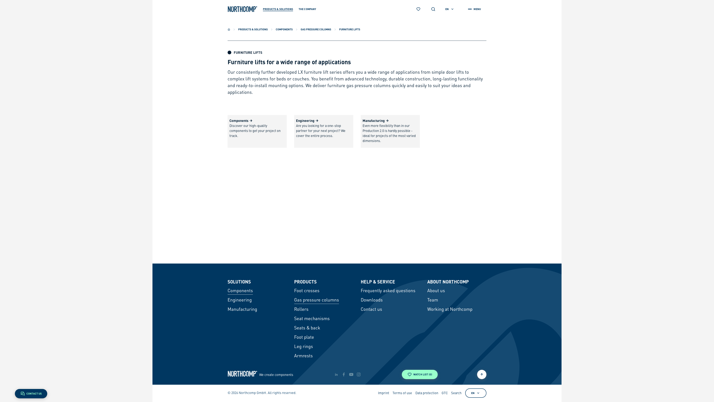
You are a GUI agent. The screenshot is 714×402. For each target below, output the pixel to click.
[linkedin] (336, 374)
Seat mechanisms (312, 319)
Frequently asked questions (388, 291)
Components (284, 29)
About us (436, 291)
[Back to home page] (242, 9)
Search (456, 393)
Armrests (303, 356)
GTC (445, 393)
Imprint (383, 393)
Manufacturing (242, 309)
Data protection (426, 393)
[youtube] (351, 374)
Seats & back (307, 328)
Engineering (240, 300)
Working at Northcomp (449, 309)
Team (432, 300)
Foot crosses (306, 291)
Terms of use (402, 393)
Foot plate (304, 337)
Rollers (301, 309)
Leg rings (303, 347)
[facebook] (344, 374)
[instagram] (358, 374)
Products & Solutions (253, 29)
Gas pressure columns (316, 29)
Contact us (371, 309)
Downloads (372, 300)
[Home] (229, 29)
